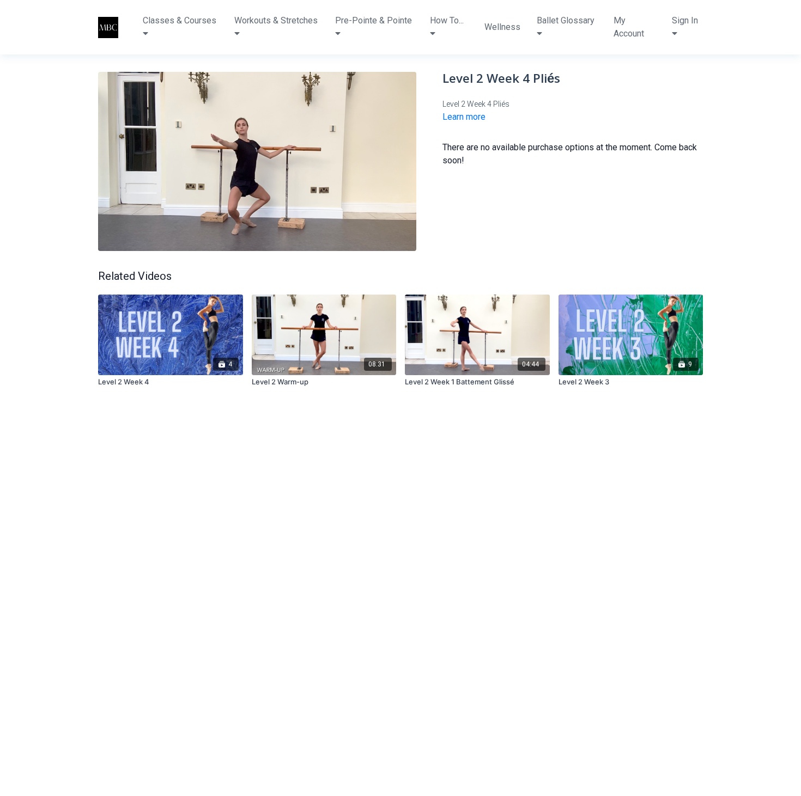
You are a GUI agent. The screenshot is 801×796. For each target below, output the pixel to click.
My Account (629, 27)
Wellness (502, 27)
